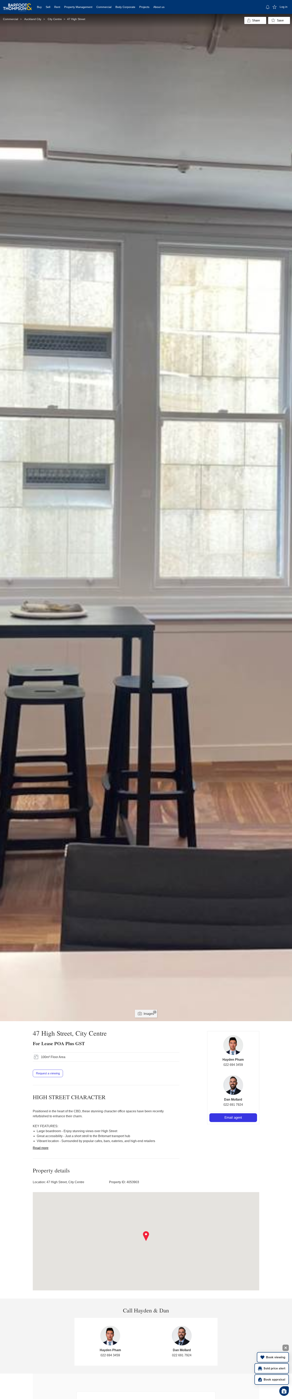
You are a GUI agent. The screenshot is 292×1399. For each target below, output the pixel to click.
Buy (39, 7)
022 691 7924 (233, 1104)
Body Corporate (125, 7)
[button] (146, 1236)
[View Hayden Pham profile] (233, 1045)
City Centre (55, 19)
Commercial (103, 7)
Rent (57, 7)
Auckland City (32, 19)
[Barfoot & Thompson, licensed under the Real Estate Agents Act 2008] (17, 5)
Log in (283, 6)
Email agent (233, 1117)
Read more (40, 1148)
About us (158, 7)
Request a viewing (48, 1073)
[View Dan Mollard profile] (233, 1085)
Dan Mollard (233, 1099)
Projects (144, 7)
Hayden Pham (233, 1059)
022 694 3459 (233, 1064)
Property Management (78, 7)
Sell (48, 7)
